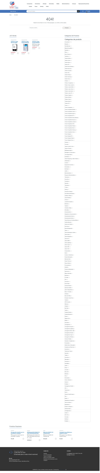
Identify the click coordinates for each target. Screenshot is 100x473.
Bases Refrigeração (68, 228)
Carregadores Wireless (69, 336)
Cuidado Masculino (68, 314)
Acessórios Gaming (68, 191)
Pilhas (66, 52)
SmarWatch (67, 363)
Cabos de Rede (68, 402)
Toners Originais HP (68, 136)
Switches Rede (67, 408)
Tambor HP (67, 64)
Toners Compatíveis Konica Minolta (71, 117)
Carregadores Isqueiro (69, 326)
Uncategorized (67, 410)
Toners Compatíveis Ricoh (70, 127)
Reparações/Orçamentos (84, 3)
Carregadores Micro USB (69, 330)
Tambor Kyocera (68, 68)
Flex (65, 396)
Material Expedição (68, 48)
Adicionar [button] (17, 53)
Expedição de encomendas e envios (50, 459)
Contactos (45, 460)
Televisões (67, 177)
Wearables (67, 359)
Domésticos (37, 3)
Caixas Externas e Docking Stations (71, 220)
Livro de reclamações (48, 454)
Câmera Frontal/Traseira (69, 394)
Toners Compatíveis (68, 107)
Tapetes (66, 205)
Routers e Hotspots (68, 406)
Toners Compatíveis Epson (70, 113)
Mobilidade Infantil (68, 150)
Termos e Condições (47, 456)
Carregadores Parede (69, 332)
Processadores (67, 265)
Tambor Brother (68, 58)
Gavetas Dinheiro (68, 285)
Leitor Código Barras (68, 289)
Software (66, 293)
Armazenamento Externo (69, 216)
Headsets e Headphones (69, 340)
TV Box (66, 187)
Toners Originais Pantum (69, 138)
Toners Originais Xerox (69, 140)
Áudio (66, 252)
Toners (66, 105)
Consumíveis (29, 3)
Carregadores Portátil (69, 386)
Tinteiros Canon (68, 99)
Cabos (66, 230)
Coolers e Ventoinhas (69, 254)
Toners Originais (68, 134)
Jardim (66, 170)
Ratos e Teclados (68, 291)
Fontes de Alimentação (69, 269)
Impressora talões (68, 287)
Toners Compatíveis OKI (69, 123)
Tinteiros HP (67, 103)
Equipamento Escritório (69, 164)
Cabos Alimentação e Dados (70, 232)
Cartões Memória (68, 222)
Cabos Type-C (67, 244)
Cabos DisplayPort (68, 236)
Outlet (47, 6)
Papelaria (66, 50)
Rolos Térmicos (68, 54)
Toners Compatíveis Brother (70, 109)
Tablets (66, 355)
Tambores (67, 56)
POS (65, 279)
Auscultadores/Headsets (69, 193)
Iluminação (67, 168)
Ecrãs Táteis (67, 283)
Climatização (67, 160)
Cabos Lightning (68, 242)
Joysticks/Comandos (69, 201)
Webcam (66, 304)
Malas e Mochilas (68, 273)
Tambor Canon (67, 60)
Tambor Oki (67, 72)
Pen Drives (67, 226)
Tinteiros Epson (68, 101)
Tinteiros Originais (68, 95)
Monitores (67, 203)
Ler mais (28, 53)
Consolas (66, 144)
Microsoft (66, 371)
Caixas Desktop (68, 197)
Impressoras (67, 271)
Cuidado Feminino (68, 312)
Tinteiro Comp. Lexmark (69, 84)
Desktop (66, 418)
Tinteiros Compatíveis (69, 82)
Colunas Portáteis (68, 338)
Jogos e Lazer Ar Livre (69, 146)
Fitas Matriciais (67, 46)
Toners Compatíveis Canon (70, 111)
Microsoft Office (68, 295)
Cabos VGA (67, 248)
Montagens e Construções (70, 152)
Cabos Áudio (67, 234)
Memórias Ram (67, 259)
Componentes (67, 250)
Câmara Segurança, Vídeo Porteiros (71, 158)
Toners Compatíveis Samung (70, 129)
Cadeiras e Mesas (68, 195)
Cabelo (66, 310)
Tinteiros (66, 80)
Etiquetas (66, 44)
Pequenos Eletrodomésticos (70, 175)
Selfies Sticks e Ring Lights (70, 345)
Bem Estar (66, 308)
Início (10, 14)
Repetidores (67, 404)
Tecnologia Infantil (68, 154)
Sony (66, 375)
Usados (30, 6)
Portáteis (66, 384)
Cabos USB (67, 246)
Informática (51, 3)
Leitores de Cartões (68, 224)
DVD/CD (66, 267)
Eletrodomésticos (65, 3)
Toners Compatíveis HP (69, 115)
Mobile (58, 3)
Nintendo (66, 373)
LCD (65, 388)
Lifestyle (44, 3)
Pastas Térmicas (68, 261)
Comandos (67, 181)
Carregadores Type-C (69, 334)
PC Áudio (66, 277)
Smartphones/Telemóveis (69, 347)
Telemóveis (67, 390)
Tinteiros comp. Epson (69, 91)
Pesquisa (66, 27)
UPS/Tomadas (67, 301)
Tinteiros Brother (68, 97)
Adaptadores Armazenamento (70, 214)
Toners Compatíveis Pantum (70, 125)
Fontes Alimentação (68, 256)
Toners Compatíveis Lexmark (70, 121)
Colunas (66, 199)
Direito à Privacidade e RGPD (49, 457)
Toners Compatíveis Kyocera (70, 119)
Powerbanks (67, 342)
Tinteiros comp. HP (68, 93)
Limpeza (66, 381)
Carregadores (67, 324)
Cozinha (66, 162)
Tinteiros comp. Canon (69, 89)
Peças (36, 6)
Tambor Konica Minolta (69, 66)
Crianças (74, 3)
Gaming (41, 6)
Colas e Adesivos (68, 379)
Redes (66, 398)
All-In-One (67, 414)
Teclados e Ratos (68, 207)
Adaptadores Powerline (69, 400)
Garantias (45, 453)
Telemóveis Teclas (68, 351)
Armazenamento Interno (13, 40)
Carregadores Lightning (69, 328)
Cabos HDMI (67, 240)
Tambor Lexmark (68, 70)
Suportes (66, 183)
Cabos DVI (67, 238)
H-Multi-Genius (62, 469)
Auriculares (67, 322)
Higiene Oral (67, 318)
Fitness (66, 316)
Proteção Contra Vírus (69, 297)
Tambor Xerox (67, 78)
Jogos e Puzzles (68, 148)
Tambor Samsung (68, 76)
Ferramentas (67, 166)
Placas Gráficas (67, 263)
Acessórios (67, 179)
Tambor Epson (67, 62)
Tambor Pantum (68, 74)
